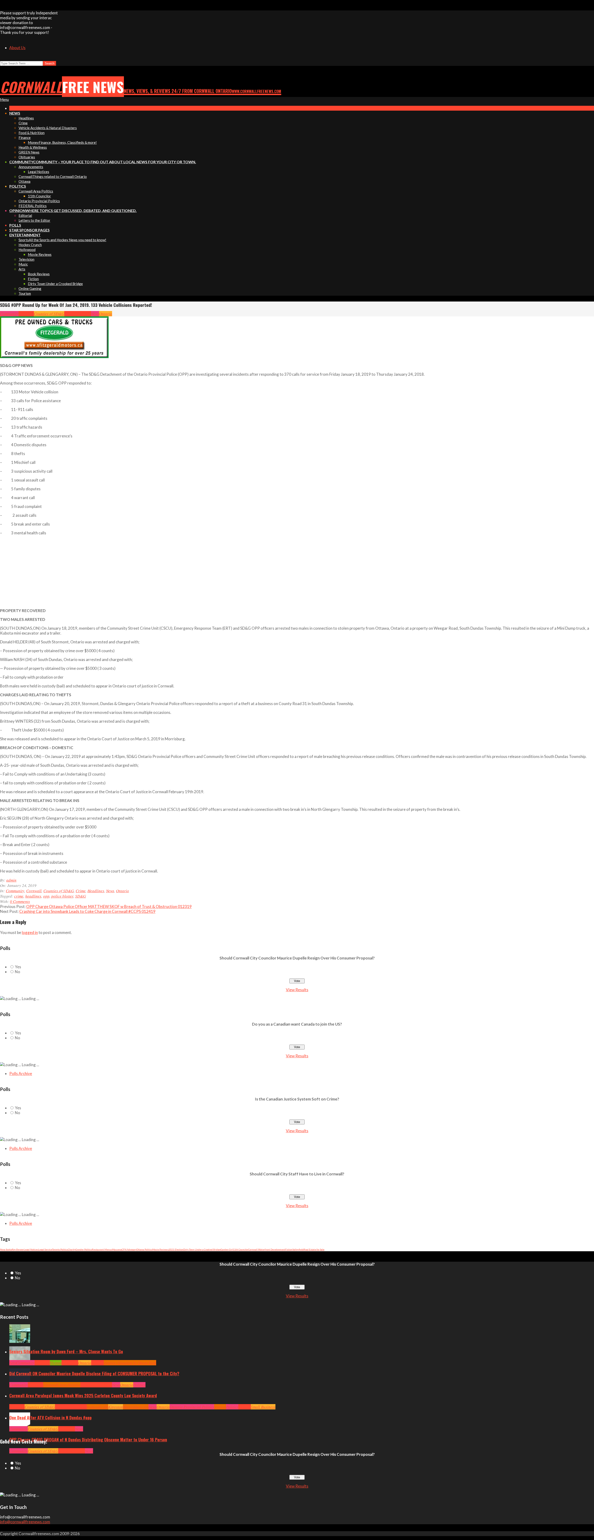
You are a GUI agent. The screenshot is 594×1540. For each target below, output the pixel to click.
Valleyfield (298, 1249)
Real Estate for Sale (314, 1249)
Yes (18, 966)
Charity (72, 1249)
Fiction (288, 1249)
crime (18, 896)
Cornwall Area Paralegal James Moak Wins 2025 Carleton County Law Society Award (83, 1395)
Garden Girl (227, 1249)
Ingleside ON (97, 1406)
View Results (297, 989)
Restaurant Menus (102, 1249)
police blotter (62, 896)
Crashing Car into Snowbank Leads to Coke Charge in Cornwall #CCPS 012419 (87, 911)
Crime (69, 313)
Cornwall (26, 313)
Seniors (97, 1362)
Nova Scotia (6, 1249)
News (95, 313)
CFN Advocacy (129, 1249)
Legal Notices (31, 1249)
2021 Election (176, 1249)
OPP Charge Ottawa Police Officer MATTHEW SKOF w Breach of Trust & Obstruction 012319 (109, 906)
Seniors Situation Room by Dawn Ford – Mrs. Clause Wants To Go (66, 1351)
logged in (30, 932)
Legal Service (45, 1249)
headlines (33, 896)
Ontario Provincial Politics (192, 1406)
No (17, 971)
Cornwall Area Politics (61, 1384)
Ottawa (220, 1406)
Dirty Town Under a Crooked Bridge (202, 1249)
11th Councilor (240, 1249)
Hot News (104, 1384)
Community (9, 313)
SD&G (80, 896)
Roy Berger (18, 1249)
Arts (12, 1362)
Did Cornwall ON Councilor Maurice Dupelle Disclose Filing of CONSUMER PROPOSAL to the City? (94, 1373)
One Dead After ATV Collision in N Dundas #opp (50, 1418)
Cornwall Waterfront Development (266, 1249)
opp (46, 896)
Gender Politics (84, 1249)
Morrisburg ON (135, 1406)
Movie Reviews (160, 1249)
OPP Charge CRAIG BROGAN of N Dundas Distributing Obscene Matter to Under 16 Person (88, 1440)
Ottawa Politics (144, 1249)
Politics (139, 1384)
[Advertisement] (105, 571)
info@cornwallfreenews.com (25, 1521)
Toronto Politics (60, 1249)
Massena (117, 1249)
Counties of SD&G (49, 313)
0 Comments (20, 901)
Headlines (82, 313)
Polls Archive (20, 1073)
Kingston (115, 1406)
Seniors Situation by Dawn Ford (130, 1362)
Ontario (105, 313)
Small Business (263, 1406)
